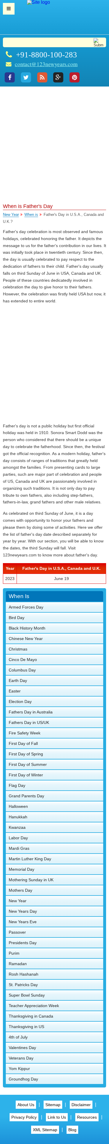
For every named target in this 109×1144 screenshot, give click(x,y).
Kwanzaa (17, 827)
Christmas (18, 649)
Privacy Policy (24, 1117)
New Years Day (23, 911)
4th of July (18, 1037)
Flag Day (17, 785)
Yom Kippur (19, 1068)
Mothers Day (20, 890)
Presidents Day (23, 942)
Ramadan (18, 963)
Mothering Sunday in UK (31, 879)
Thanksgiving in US (26, 1026)
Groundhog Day (23, 1079)
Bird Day (16, 617)
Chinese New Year (26, 638)
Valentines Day (22, 1047)
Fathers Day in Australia (31, 712)
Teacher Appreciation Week (34, 1005)
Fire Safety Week (24, 733)
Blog (72, 1129)
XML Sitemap (45, 1129)
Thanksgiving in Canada (31, 1016)
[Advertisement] (54, 144)
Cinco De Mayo (23, 659)
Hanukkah (18, 817)
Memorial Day (21, 869)
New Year (11, 215)
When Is (19, 596)
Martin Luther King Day (30, 858)
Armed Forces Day (26, 607)
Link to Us (57, 1117)
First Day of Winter (26, 775)
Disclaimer (81, 1104)
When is (31, 215)
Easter (15, 691)
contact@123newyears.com (46, 64)
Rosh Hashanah (23, 974)
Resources (87, 1117)
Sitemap (52, 1104)
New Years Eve (23, 921)
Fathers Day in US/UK (29, 722)
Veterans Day (21, 1058)
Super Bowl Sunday (27, 995)
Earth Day (18, 680)
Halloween (18, 806)
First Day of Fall (23, 743)
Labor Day (18, 837)
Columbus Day (22, 670)
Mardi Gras (19, 848)
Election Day (20, 701)
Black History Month (27, 628)
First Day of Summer (28, 764)
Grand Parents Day (26, 796)
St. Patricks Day (23, 984)
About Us (25, 1104)
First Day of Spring (26, 754)
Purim (14, 953)
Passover (17, 932)
